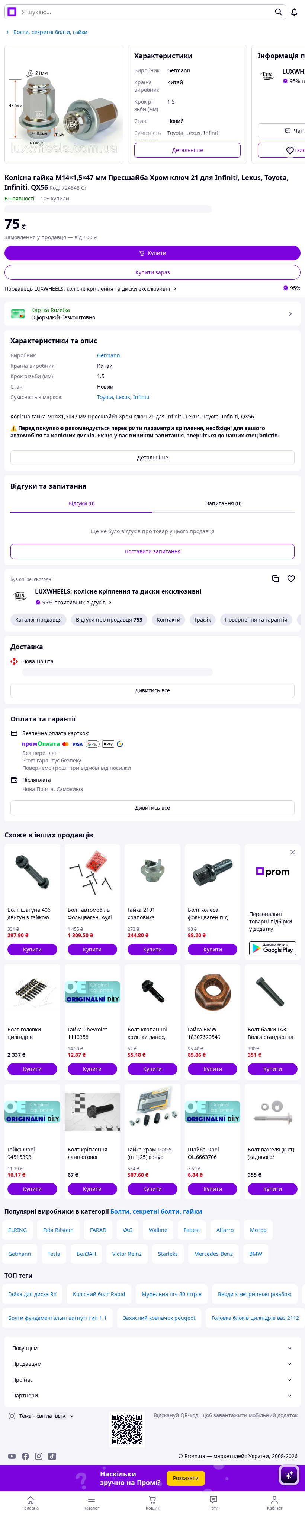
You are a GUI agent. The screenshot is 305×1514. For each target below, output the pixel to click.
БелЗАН (86, 1253)
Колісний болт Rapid (99, 1294)
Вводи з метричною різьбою (255, 1294)
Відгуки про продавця (109, 619)
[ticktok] (52, 1456)
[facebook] (25, 1456)
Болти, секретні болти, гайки (156, 1211)
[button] (152, 253)
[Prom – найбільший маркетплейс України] (12, 12)
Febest (192, 1229)
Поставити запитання (153, 551)
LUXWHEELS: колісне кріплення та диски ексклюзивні (118, 591)
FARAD (98, 1229)
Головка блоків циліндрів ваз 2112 (255, 1317)
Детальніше (187, 150)
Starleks (168, 1253)
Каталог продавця (38, 619)
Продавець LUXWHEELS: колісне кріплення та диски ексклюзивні (87, 288)
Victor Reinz (127, 1253)
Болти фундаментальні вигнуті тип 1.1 (57, 1317)
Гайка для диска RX (32, 1294)
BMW (255, 1253)
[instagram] (38, 1456)
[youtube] (11, 1456)
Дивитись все (152, 690)
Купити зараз (152, 272)
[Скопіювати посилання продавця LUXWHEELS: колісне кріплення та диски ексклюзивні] (275, 578)
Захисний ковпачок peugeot (159, 1317)
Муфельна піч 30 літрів (172, 1294)
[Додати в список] (290, 150)
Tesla (54, 1253)
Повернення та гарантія (256, 619)
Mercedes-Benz (213, 1253)
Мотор (258, 1229)
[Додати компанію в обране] (291, 578)
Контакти (168, 619)
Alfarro (225, 1229)
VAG (127, 1229)
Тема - (35, 1415)
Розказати (186, 1478)
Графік (203, 619)
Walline (158, 1229)
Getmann (19, 1253)
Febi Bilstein (58, 1229)
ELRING (17, 1229)
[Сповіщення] (294, 12)
